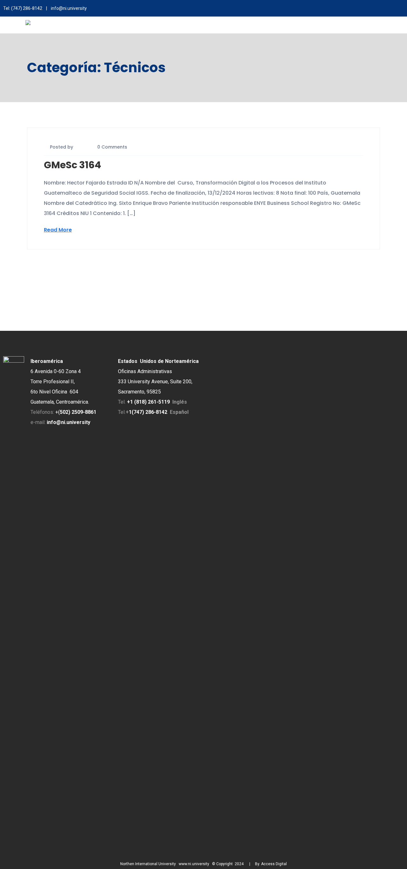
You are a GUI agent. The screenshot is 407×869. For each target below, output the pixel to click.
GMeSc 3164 (72, 165)
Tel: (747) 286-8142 (22, 8)
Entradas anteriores (52, 270)
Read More (58, 229)
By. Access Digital (271, 864)
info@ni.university (69, 8)
